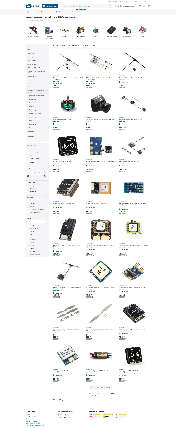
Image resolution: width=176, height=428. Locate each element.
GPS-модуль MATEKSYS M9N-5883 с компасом (100, 287)
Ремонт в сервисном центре (34, 423)
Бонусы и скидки (31, 416)
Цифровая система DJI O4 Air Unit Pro (130, 119)
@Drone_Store (63, 415)
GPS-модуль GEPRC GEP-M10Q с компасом (132, 371)
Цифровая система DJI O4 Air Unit (129, 161)
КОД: (54, 76)
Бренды (28, 414)
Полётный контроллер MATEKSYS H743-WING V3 (101, 161)
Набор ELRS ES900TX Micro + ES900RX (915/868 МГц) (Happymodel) (100, 78)
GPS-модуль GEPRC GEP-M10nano (63, 203)
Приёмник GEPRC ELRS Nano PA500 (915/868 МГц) (66, 246)
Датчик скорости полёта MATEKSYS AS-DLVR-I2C (133, 245)
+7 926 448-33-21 (64, 417)
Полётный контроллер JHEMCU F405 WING (132, 329)
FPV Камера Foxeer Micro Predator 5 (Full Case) (100, 119)
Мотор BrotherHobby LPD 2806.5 (62, 119)
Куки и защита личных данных (35, 425)
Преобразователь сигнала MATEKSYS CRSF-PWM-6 (132, 204)
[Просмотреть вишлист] (140, 6)
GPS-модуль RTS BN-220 (60, 371)
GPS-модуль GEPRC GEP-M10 (62, 161)
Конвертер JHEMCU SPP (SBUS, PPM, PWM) (132, 287)
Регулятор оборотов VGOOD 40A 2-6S (97, 371)
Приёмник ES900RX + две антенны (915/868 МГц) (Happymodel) (68, 78)
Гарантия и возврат (31, 421)
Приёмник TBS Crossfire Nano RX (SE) (130, 77)
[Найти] (110, 6)
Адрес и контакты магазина (34, 418)
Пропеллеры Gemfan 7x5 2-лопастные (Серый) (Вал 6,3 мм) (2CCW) (67, 329)
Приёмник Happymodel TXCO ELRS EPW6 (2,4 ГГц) (67, 287)
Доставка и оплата (31, 419)
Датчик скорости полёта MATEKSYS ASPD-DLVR (100, 245)
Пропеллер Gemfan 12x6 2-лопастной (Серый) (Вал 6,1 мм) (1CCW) (100, 329)
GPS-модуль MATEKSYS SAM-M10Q (97, 203)
